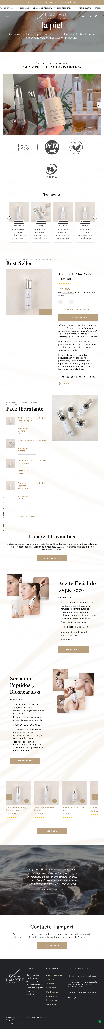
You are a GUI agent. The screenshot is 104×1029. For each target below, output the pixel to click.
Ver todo (52, 831)
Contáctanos (52, 946)
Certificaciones (54, 975)
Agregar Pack (28, 517)
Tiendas (50, 979)
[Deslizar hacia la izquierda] (42, 312)
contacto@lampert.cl (79, 937)
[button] (83, 16)
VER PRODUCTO (73, 649)
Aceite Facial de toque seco (26, 461)
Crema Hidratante (26, 440)
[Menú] (7, 16)
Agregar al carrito (78, 310)
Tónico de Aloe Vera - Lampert (25, 419)
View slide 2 (56, 47)
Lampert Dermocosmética (23, 1017)
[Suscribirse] (96, 976)
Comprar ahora (78, 317)
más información (52, 558)
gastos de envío (68, 292)
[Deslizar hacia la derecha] (49, 312)
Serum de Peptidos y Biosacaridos (24, 486)
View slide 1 (48, 47)
